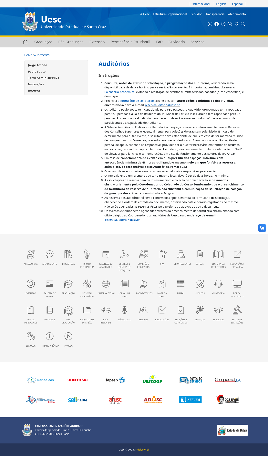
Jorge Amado (37, 65)
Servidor (196, 14)
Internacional (201, 4)
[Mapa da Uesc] (236, 24)
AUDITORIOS (41, 55)
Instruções (36, 84)
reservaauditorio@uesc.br (162, 105)
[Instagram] (210, 24)
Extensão (97, 41)
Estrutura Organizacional (170, 14)
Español (237, 4)
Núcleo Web (142, 449)
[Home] (25, 41)
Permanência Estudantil (130, 41)
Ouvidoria (177, 41)
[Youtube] (223, 24)
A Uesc (144, 14)
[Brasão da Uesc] (30, 21)
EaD (159, 41)
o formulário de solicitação (136, 101)
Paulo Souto (37, 71)
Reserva (34, 90)
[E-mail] (230, 24)
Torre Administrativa (43, 78)
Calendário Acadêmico (119, 92)
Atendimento (237, 14)
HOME (28, 55)
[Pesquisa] (243, 24)
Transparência (215, 14)
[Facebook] (217, 24)
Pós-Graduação (71, 41)
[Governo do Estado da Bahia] (232, 430)
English (221, 4)
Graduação (43, 41)
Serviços (197, 41)
